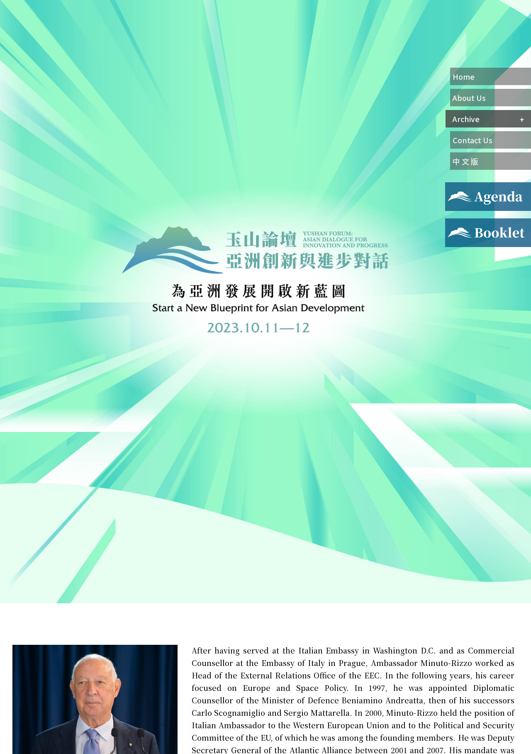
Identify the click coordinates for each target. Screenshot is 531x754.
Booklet (457, 223)
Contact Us (472, 140)
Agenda (456, 187)
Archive (466, 118)
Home (464, 76)
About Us (469, 97)
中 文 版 (465, 161)
